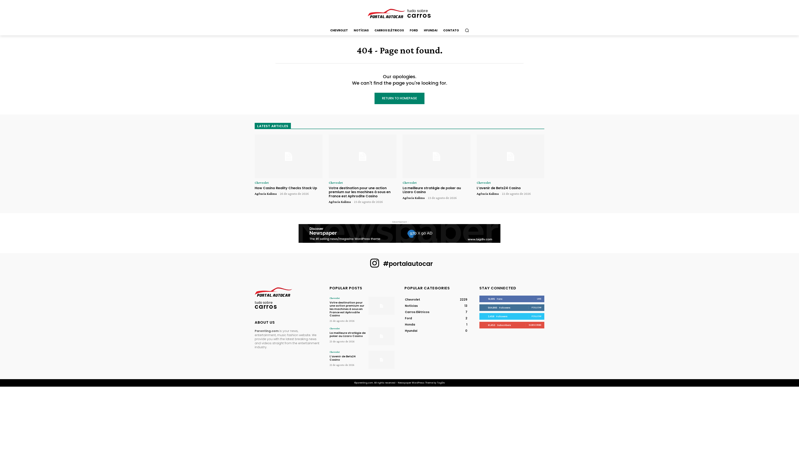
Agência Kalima (266, 193)
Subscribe (535, 325)
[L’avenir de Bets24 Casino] (511, 156)
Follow (536, 307)
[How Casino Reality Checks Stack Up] (289, 156)
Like (539, 298)
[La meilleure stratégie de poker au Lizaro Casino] (436, 156)
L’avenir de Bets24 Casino (499, 188)
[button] (467, 30)
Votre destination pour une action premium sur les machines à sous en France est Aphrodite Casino (360, 192)
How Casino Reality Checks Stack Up (286, 188)
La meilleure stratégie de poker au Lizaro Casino (432, 190)
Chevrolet (262, 182)
